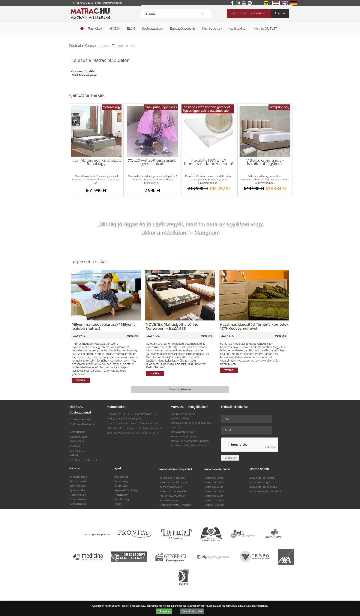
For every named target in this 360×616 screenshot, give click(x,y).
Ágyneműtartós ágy (126, 490)
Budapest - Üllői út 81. (262, 477)
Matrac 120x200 (214, 500)
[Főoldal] (82, 29)
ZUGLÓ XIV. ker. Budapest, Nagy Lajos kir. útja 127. (135, 428)
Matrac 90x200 (213, 495)
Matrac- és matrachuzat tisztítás (190, 440)
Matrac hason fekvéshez (174, 491)
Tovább (80, 380)
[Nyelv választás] (276, 4)
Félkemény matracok (172, 495)
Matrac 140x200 (214, 504)
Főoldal (75, 46)
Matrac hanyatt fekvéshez (175, 504)
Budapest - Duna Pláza (263, 486)
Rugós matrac (77, 503)
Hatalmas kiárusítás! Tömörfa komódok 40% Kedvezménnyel (254, 326)
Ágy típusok (121, 476)
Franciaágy (121, 494)
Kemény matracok (170, 486)
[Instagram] (238, 3)
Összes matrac (78, 499)
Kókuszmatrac (78, 476)
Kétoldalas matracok (172, 477)
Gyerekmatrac (78, 490)
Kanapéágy (121, 481)
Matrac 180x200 (214, 491)
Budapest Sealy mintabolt (265, 491)
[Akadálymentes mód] (266, 4)
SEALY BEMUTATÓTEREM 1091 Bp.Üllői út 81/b (132, 432)
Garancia (176, 427)
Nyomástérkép (180, 418)
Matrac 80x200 (213, 486)
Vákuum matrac (79, 481)
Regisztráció (258, 13)
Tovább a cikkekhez (180, 389)
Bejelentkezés (239, 13)
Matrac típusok (78, 494)
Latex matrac (77, 485)
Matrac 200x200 (214, 477)
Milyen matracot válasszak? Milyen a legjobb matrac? (104, 326)
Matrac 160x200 (214, 482)
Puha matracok (168, 500)
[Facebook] (233, 3)
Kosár (281, 13)
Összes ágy (121, 485)
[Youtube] (244, 3)
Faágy (118, 503)
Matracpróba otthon (183, 431)
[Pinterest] (250, 3)
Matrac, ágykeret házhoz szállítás (191, 422)
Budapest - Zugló (259, 482)
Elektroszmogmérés (183, 413)
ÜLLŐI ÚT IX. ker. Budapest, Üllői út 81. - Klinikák (133, 423)
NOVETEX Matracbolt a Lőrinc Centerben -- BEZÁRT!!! (172, 326)
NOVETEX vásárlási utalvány (188, 445)
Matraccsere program (184, 436)
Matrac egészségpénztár (96, 534)
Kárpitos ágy (121, 499)
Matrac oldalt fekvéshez (173, 482)
